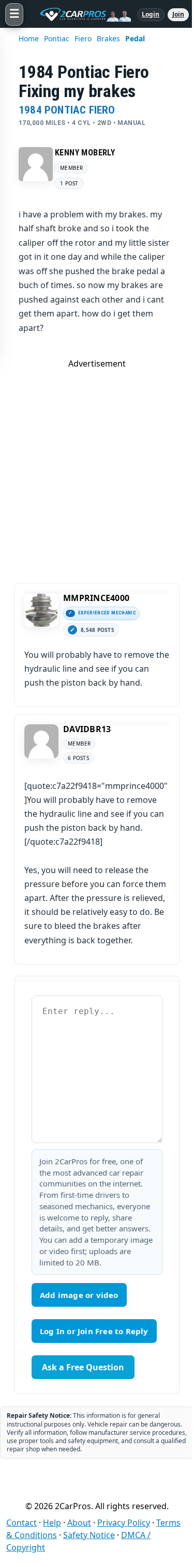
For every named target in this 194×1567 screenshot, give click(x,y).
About (79, 1522)
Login (151, 14)
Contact (21, 1522)
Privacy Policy (123, 1522)
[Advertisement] (97, 466)
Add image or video (79, 1295)
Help (52, 1522)
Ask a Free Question (83, 1367)
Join (178, 14)
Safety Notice (89, 1535)
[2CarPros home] (80, 14)
